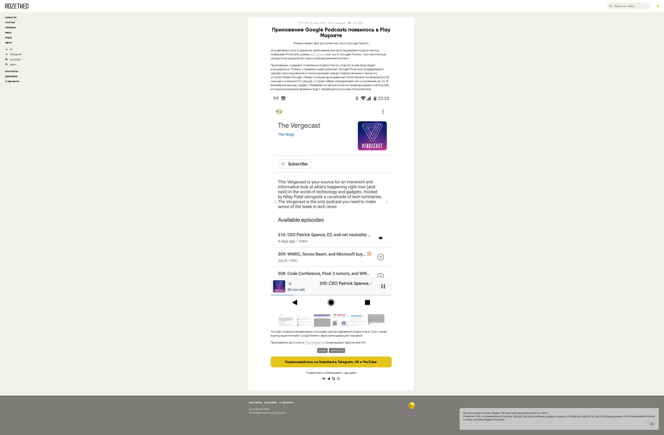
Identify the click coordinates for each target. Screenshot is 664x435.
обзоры (10, 27)
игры (8, 37)
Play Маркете (314, 342)
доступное (318, 54)
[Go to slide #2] (304, 320)
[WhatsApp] (338, 379)
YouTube (369, 362)
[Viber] (333, 379)
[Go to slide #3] (322, 320)
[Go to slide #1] (286, 320)
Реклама (11, 76)
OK (652, 424)
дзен (13, 64)
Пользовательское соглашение (267, 412)
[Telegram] (329, 379)
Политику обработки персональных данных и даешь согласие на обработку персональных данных (561, 416)
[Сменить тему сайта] (657, 6)
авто (8, 42)
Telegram (345, 362)
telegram (16, 54)
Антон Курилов (336, 23)
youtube (15, 59)
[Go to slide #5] (358, 320)
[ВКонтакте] (324, 379)
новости (10, 17)
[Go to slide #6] (376, 320)
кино (8, 32)
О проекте (12, 81)
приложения (337, 350)
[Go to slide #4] (340, 320)
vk (11, 49)
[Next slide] (386, 202)
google (322, 350)
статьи (10, 22)
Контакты (11, 71)
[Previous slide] (276, 202)
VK (357, 362)
